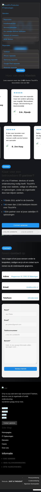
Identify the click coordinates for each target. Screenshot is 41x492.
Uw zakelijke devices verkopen (15, 31)
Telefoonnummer (10, 330)
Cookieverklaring (33, 481)
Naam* (6, 310)
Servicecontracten (10, 27)
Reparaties (7, 19)
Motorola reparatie (10, 67)
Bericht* (7, 341)
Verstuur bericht (20, 369)
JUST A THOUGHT (15, 481)
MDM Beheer (8, 39)
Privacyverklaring (33, 478)
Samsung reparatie (10, 60)
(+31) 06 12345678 (10, 232)
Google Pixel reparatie (12, 63)
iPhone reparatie (10, 56)
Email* (6, 320)
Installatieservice (9, 23)
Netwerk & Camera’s (11, 35)
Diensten (5, 13)
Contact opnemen (21, 225)
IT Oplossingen (7, 8)
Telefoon (7, 52)
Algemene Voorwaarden (31, 484)
